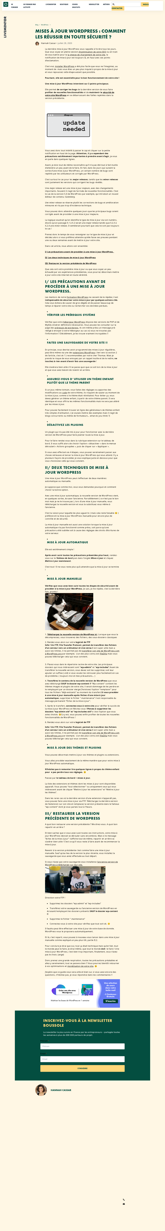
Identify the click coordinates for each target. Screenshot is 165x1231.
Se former (14, 5)
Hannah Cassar (48, 43)
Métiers (106, 4)
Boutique (64, 4)
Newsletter (94, 4)
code (64, 392)
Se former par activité (29, 5)
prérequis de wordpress (66, 327)
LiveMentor (51, 4)
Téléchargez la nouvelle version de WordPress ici (72, 634)
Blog (36, 25)
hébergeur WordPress (74, 322)
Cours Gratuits (76, 5)
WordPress (44, 25)
